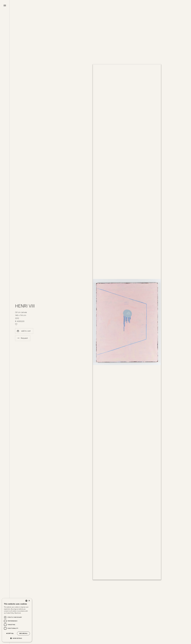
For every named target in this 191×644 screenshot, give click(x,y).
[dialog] (17, 620)
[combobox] (26, 601)
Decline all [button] (23, 633)
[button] (17, 638)
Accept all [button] (10, 633)
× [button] (29, 600)
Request (24, 338)
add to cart (26, 331)
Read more (18, 613)
